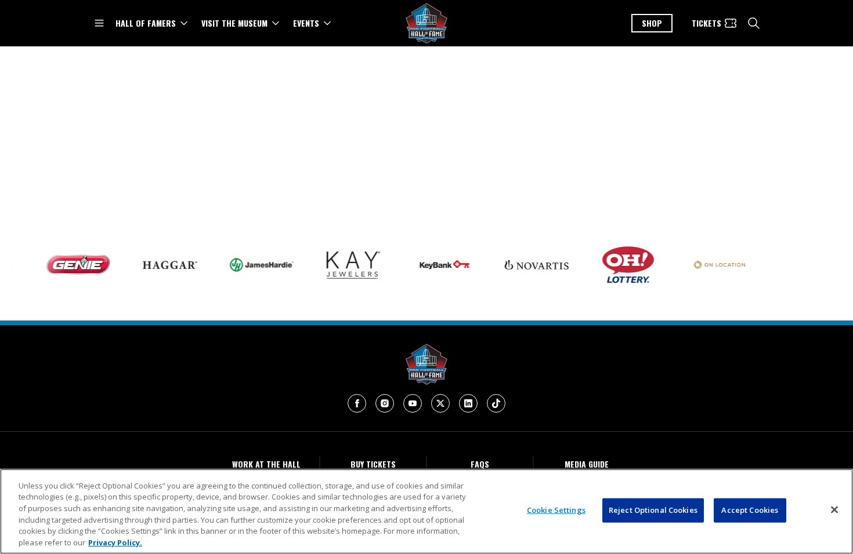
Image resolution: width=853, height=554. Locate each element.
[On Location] (713, 265)
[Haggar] (163, 265)
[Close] (834, 510)
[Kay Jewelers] (346, 265)
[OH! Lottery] (621, 264)
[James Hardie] (255, 264)
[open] (99, 23)
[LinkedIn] (468, 403)
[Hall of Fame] (426, 364)
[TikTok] (496, 403)
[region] (426, 511)
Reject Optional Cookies (653, 510)
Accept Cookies (749, 510)
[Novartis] (530, 265)
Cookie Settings (556, 510)
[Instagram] (384, 403)
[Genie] (71, 265)
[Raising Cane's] (805, 264)
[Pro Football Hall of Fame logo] (426, 23)
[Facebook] (357, 403)
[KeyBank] (438, 264)
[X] (440, 403)
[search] (754, 23)
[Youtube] (412, 403)
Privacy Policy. (115, 542)
